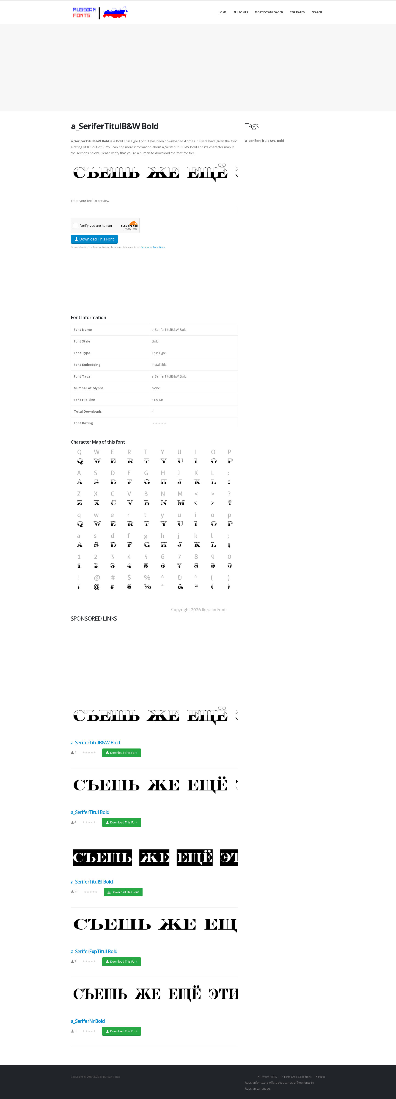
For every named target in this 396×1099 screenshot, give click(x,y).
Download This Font (96, 239)
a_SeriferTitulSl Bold (92, 881)
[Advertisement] (198, 67)
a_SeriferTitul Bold (90, 812)
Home (222, 12)
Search (317, 12)
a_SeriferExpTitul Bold (94, 951)
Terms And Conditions (297, 1076)
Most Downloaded (269, 12)
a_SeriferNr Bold (88, 1021)
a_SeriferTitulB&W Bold (95, 742)
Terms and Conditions (153, 247)
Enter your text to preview (90, 201)
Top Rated (297, 12)
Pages (321, 1076)
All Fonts (241, 12)
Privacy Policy (268, 1076)
